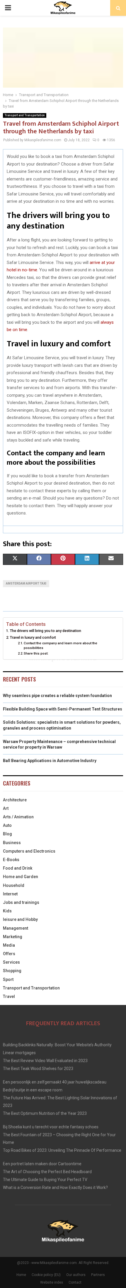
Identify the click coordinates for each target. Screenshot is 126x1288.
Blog (7, 834)
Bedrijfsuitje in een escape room (32, 1090)
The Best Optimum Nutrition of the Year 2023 (45, 1113)
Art (5, 808)
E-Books (11, 859)
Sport (8, 979)
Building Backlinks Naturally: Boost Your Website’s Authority (57, 1044)
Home (21, 1275)
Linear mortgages (19, 1052)
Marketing (12, 936)
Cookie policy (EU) (46, 1275)
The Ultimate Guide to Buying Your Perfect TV (45, 1179)
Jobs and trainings (21, 902)
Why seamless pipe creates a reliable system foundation (57, 695)
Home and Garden (20, 876)
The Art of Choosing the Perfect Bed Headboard (47, 1171)
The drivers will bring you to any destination (45, 630)
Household (13, 885)
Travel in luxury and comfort (33, 637)
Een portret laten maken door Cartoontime (42, 1163)
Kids (7, 911)
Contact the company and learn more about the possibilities (60, 645)
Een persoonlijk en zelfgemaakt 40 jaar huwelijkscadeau (54, 1082)
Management (15, 928)
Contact (75, 1282)
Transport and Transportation (24, 115)
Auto (7, 825)
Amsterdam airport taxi (26, 583)
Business (12, 842)
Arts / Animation (18, 817)
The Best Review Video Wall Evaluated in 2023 (45, 1060)
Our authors (76, 1275)
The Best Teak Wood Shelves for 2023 (38, 1068)
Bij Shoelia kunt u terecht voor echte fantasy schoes (50, 1127)
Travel (9, 996)
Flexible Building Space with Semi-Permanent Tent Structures (62, 709)
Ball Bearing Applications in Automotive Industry (49, 760)
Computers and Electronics (29, 851)
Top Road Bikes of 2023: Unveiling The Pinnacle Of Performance (62, 1150)
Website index (51, 1282)
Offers (9, 953)
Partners (98, 1275)
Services (11, 962)
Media (9, 945)
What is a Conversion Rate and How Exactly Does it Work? (55, 1187)
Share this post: (36, 653)
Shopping (12, 970)
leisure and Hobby (20, 919)
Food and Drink (17, 868)
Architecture (15, 800)
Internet (10, 894)
